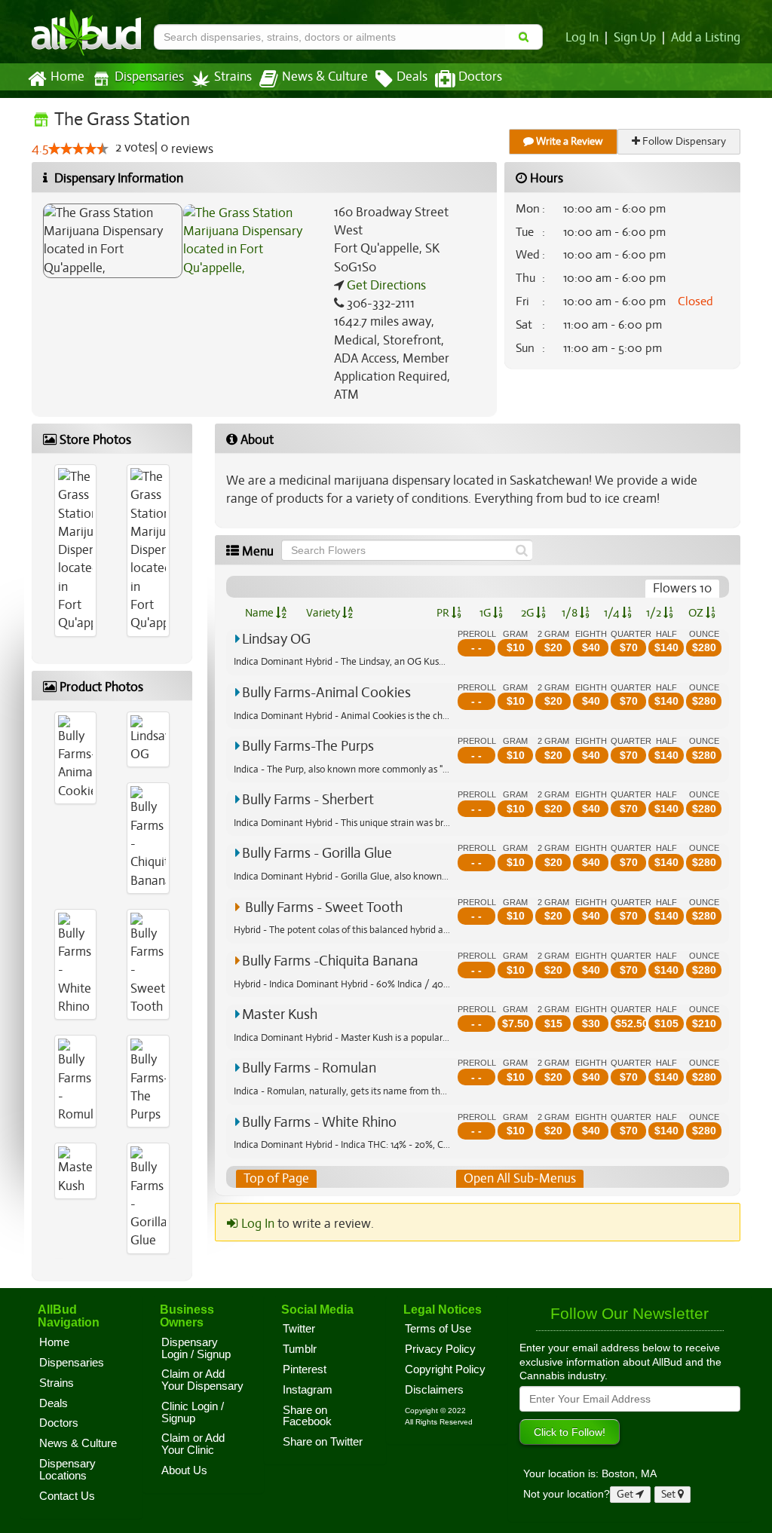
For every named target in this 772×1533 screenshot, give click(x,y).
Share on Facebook (307, 1416)
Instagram (307, 1390)
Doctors (480, 76)
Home (67, 76)
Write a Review (568, 141)
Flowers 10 (682, 588)
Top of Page (276, 1178)
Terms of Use (438, 1329)
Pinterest (304, 1369)
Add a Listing (705, 37)
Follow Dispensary (683, 141)
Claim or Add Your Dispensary (202, 1380)
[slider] (78, 148)
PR (444, 613)
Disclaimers (434, 1390)
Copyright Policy (445, 1369)
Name (260, 613)
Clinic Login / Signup (192, 1412)
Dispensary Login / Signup (196, 1348)
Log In (582, 37)
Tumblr (300, 1349)
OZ (697, 613)
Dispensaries (149, 76)
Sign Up (635, 37)
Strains (233, 76)
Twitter (299, 1329)
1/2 (654, 613)
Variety (324, 613)
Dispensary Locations (67, 1470)
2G (528, 613)
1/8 (571, 613)
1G (486, 613)
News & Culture (325, 76)
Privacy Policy (440, 1349)
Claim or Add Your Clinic (193, 1444)
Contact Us (67, 1496)
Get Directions (385, 285)
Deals (412, 76)
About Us (184, 1470)
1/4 (613, 613)
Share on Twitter (323, 1442)
